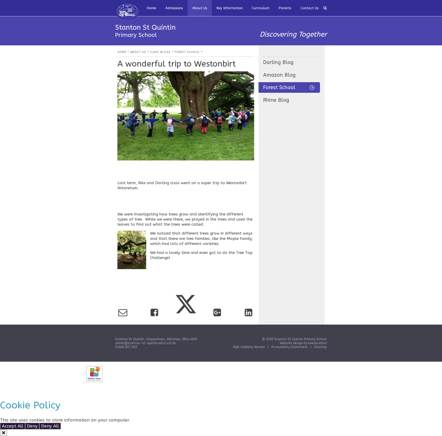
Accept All (12, 426)
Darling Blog (278, 62)
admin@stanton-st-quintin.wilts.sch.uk (145, 343)
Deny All (50, 426)
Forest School (279, 87)
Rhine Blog (276, 100)
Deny (32, 426)
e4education (317, 343)
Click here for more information (164, 420)
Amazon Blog (279, 75)
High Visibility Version (249, 347)
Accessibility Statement (289, 347)
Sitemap (320, 347)
